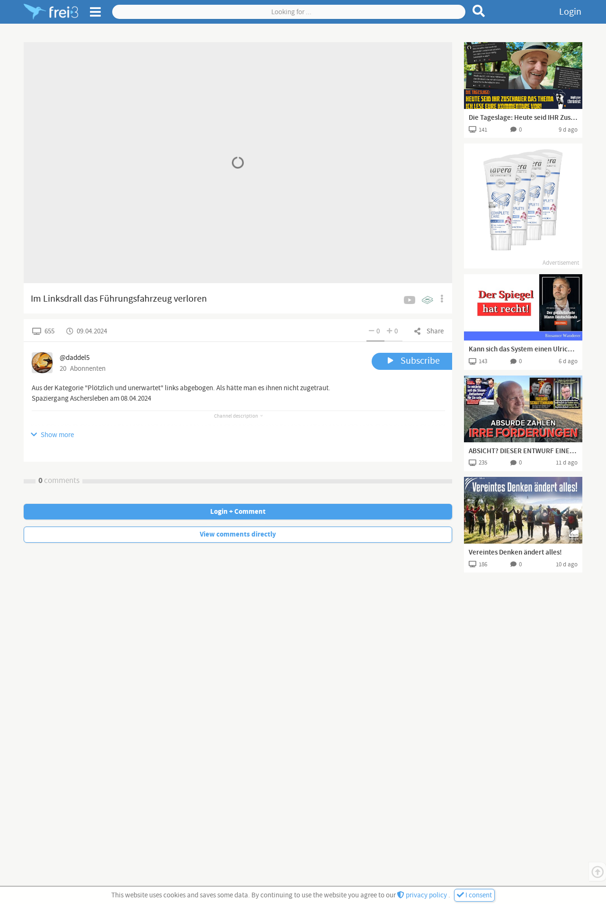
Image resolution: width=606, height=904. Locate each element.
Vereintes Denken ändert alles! (515, 552)
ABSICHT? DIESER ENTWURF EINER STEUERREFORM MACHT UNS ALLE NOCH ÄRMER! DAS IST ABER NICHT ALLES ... (523, 451)
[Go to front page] (51, 12)
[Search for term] (479, 10)
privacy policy (426, 895)
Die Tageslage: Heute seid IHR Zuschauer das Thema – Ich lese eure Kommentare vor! (523, 118)
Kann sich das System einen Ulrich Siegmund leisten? (523, 349)
